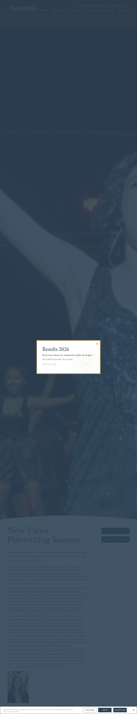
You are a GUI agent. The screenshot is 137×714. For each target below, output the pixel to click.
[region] (68, 710)
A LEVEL (53, 364)
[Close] (133, 710)
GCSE (45, 364)
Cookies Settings (89, 710)
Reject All (104, 710)
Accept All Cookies (120, 710)
